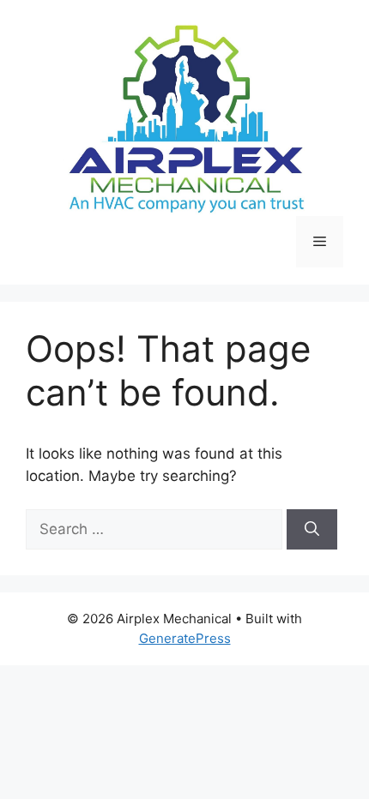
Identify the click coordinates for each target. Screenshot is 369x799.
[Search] (312, 529)
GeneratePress (185, 638)
